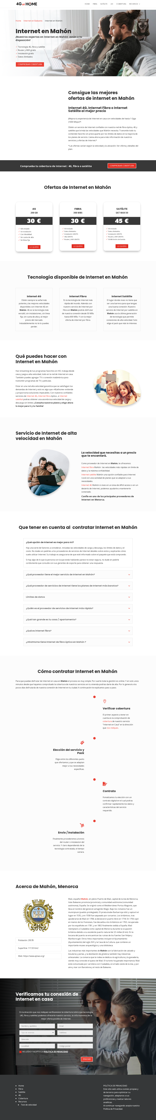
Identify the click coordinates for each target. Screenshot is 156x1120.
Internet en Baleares (33, 20)
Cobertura (121, 4)
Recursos (133, 4)
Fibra (95, 4)
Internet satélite (88, 474)
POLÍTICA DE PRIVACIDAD (56, 1051)
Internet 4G (77, 108)
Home (87, 4)
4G (112, 4)
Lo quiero (34, 247)
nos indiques (112, 728)
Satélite (103, 4)
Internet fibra (44, 396)
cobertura (107, 721)
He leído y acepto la (45, 1051)
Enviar (87, 1059)
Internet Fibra (99, 108)
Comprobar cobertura (30, 64)
